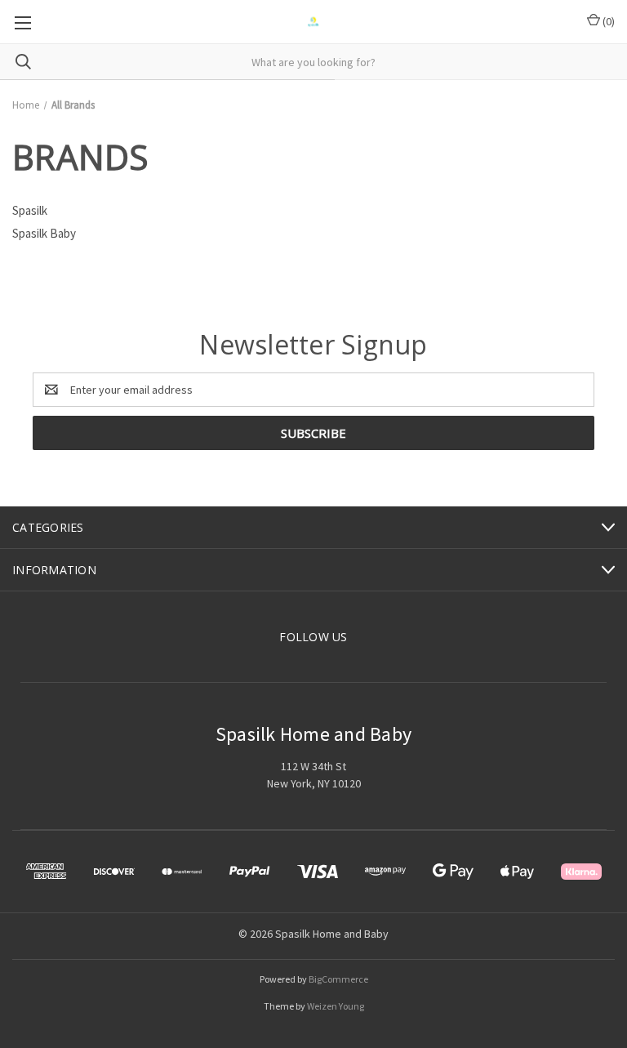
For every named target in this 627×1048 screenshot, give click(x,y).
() (607, 21)
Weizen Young (335, 1006)
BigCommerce (338, 979)
